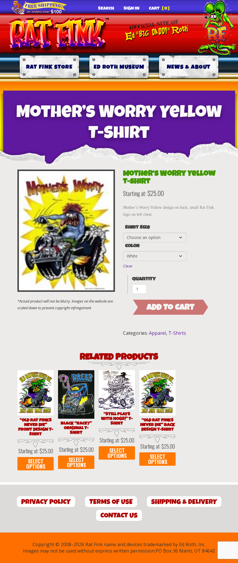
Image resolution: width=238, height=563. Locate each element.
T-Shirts (177, 333)
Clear (128, 266)
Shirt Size (137, 227)
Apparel (157, 333)
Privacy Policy (46, 502)
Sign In (131, 8)
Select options (35, 463)
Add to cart (170, 307)
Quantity (144, 279)
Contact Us (119, 515)
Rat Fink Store (49, 67)
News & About (189, 67)
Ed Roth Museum (119, 67)
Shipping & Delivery (184, 502)
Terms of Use (111, 502)
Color (132, 245)
